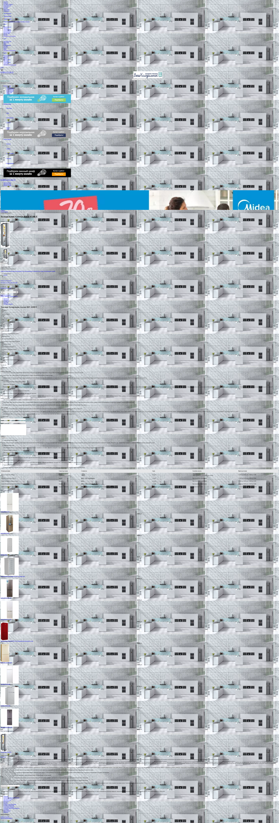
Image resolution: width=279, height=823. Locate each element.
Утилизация (6, 9)
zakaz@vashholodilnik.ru (6, 818)
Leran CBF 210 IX (5, 533)
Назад (4, 24)
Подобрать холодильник (9, 36)
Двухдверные (7, 271)
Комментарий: (5, 423)
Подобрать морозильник (9, 50)
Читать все (3, 757)
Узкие (2, 271)
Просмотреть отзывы (6, 288)
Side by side (9, 92)
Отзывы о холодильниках (9, 804)
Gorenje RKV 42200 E (6, 752)
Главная (5, 1)
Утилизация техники (8, 806)
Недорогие (13, 271)
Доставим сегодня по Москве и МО (9, 282)
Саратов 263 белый (5, 684)
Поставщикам (6, 810)
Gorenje (5, 275)
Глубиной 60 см (36, 271)
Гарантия (5, 3)
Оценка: (3, 436)
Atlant (4, 49)
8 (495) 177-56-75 (7, 72)
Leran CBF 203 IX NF (6, 598)
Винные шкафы (8, 19)
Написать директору (5, 821)
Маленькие (6, 42)
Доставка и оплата (8, 4)
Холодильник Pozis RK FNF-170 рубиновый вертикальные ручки (17, 641)
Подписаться (4, 787)
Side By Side (6, 33)
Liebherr (5, 58)
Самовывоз (6, 11)
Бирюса (5, 47)
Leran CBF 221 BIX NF (6, 727)
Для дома (5, 60)
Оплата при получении (6, 280)
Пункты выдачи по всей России (11, 797)
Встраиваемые (7, 32)
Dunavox (5, 57)
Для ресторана (7, 59)
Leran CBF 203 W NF (6, 619)
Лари (4, 43)
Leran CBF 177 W (5, 511)
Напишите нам (7, 5)
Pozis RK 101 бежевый (6, 662)
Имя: (2, 417)
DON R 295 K (4, 554)
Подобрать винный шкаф (9, 64)
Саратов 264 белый (5, 705)
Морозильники (7, 16)
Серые (42, 271)
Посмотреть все (7, 27)
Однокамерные (7, 30)
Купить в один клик (6, 295)
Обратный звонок (5, 80)
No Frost (5, 28)
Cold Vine (5, 63)
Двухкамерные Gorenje (49, 271)
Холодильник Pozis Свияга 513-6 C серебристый (13, 576)
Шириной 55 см (20, 271)
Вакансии (5, 812)
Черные (5, 34)
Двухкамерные (7, 29)
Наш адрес (6, 7)
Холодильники (7, 13)
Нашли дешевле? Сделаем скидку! (9, 296)
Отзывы (5, 8)
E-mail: (2, 420)
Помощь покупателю (8, 805)
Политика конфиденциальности (11, 808)
